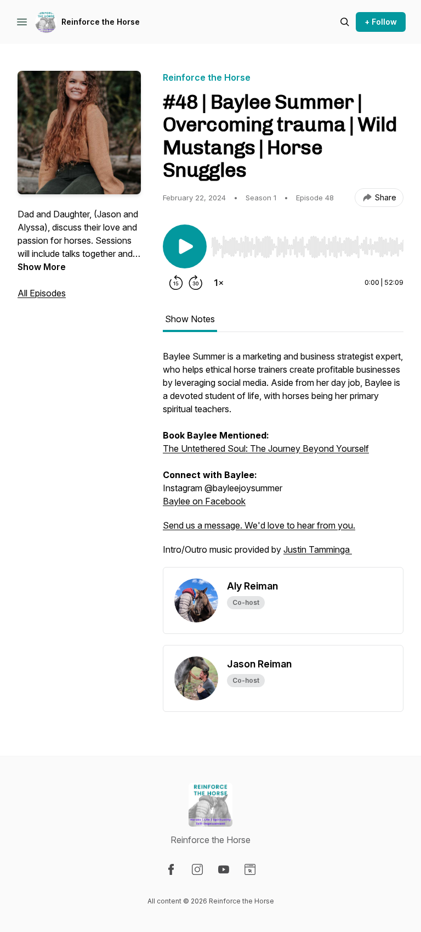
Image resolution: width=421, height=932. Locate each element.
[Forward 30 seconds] (195, 282)
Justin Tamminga (317, 549)
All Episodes (42, 293)
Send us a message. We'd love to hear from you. (259, 525)
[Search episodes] (344, 22)
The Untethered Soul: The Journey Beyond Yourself (266, 448)
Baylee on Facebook (204, 501)
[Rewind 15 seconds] (176, 282)
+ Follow (381, 21)
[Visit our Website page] (249, 869)
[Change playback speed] (219, 282)
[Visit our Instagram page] (197, 869)
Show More (42, 266)
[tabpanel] (283, 458)
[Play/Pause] (185, 246)
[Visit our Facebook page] (171, 869)
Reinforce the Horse (100, 21)
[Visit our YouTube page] (223, 869)
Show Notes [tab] (190, 318)
